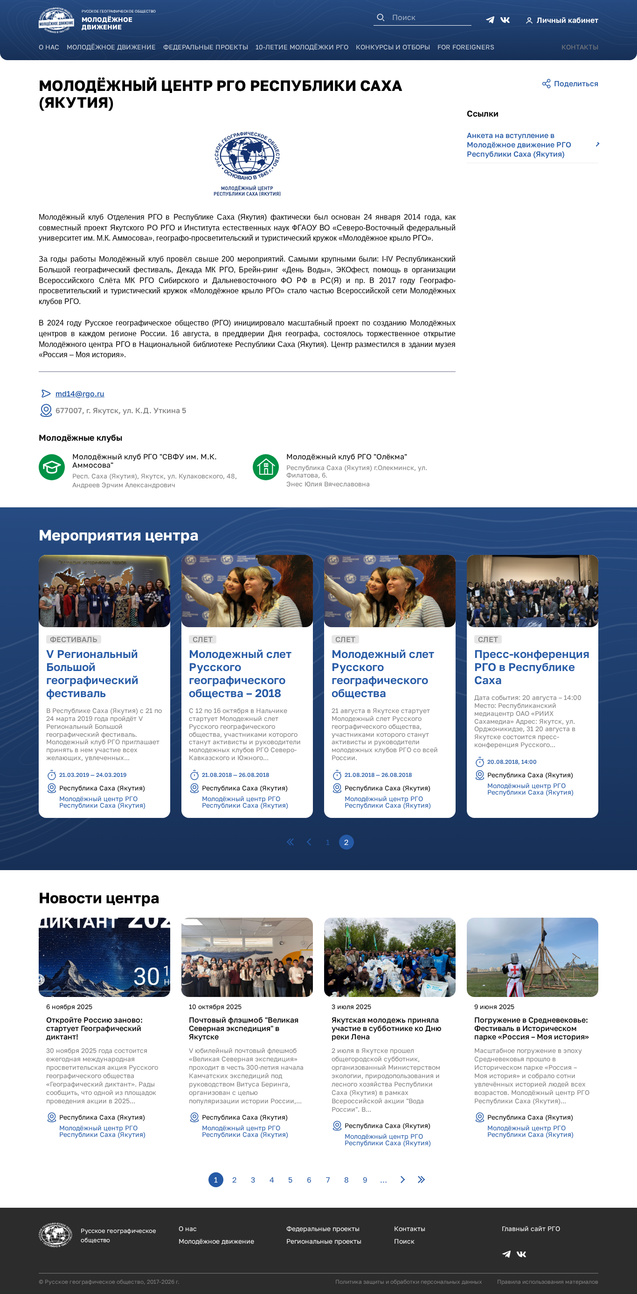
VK (505, 20)
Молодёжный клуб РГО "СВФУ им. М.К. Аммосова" (144, 461)
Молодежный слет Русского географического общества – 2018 (240, 673)
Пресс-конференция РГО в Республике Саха (531, 666)
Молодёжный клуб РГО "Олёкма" (346, 456)
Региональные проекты (323, 1241)
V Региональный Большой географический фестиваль (92, 673)
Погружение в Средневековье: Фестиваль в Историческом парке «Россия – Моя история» (531, 1028)
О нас (49, 47)
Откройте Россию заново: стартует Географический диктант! (94, 1028)
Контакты (579, 47)
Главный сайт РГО (531, 1228)
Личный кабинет (567, 20)
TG (490, 20)
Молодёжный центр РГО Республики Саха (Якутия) (102, 802)
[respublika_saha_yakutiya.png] (247, 164)
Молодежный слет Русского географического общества (383, 673)
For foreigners (465, 47)
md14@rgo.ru (79, 393)
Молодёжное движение (111, 47)
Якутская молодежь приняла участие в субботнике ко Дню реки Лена (386, 1028)
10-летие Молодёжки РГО (302, 47)
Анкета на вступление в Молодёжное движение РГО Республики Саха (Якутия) (519, 145)
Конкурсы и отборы (393, 47)
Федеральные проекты (205, 47)
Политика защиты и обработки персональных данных (408, 1281)
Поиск (404, 1241)
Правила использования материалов (547, 1281)
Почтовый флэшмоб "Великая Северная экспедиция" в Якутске (243, 1028)
